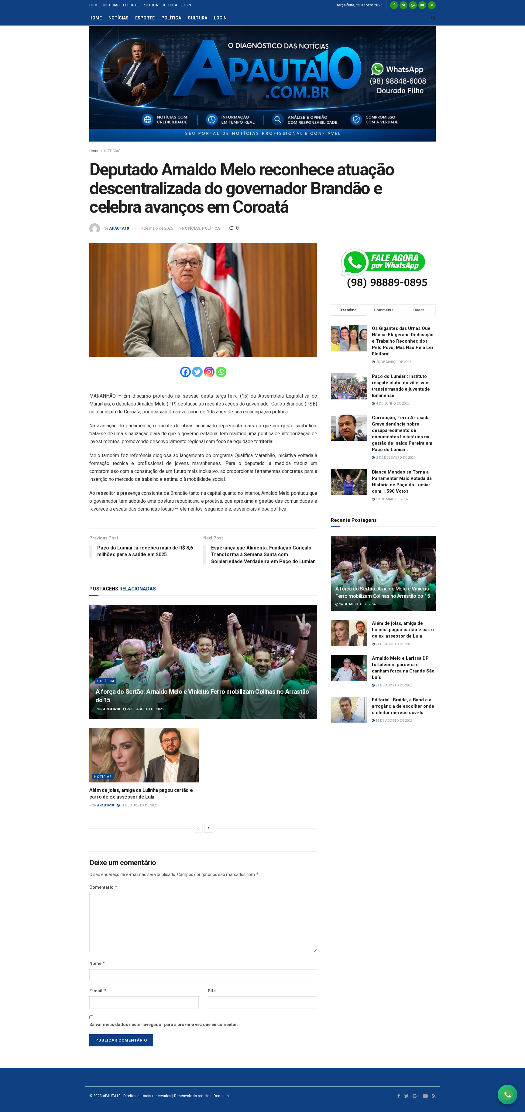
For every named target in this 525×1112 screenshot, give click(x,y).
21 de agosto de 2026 (138, 805)
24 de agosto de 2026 (144, 709)
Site (212, 990)
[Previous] (198, 828)
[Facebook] (185, 372)
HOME (94, 5)
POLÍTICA (150, 5)
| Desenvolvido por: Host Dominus (200, 1096)
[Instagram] (209, 372)
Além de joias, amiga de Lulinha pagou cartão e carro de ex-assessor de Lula (403, 630)
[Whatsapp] (221, 372)
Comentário (103, 887)
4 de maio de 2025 (157, 228)
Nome (97, 963)
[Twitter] (197, 372)
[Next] (208, 828)
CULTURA (169, 5)
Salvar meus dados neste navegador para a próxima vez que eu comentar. (163, 1024)
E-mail (97, 991)
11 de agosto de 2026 (393, 721)
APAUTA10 (119, 228)
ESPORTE (131, 5)
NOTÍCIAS (111, 5)
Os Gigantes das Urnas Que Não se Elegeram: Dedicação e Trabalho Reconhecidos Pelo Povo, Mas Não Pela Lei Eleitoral (403, 341)
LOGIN (186, 5)
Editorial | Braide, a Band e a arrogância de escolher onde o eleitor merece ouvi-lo (403, 706)
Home (94, 151)
